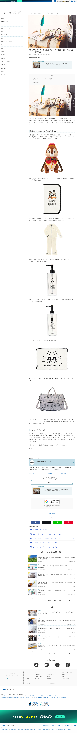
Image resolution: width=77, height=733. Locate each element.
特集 (2, 38)
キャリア (3, 71)
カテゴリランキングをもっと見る (52, 600)
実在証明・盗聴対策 (4, 697)
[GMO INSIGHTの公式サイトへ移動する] (7, 690)
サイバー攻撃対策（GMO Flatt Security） (41, 697)
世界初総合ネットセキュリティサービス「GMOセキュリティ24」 (13, 695)
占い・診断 (4, 68)
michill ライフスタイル (70, 569)
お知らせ (3, 18)
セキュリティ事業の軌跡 (61, 697)
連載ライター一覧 (5, 28)
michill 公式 (71, 561)
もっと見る (52, 653)
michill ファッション (71, 615)
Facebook (63, 473)
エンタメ (3, 58)
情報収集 (47, 729)
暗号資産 (57, 729)
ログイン (3, 25)
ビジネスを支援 (23, 729)
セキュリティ (29, 729)
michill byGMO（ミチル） (33, 12)
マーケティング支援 (36, 729)
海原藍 (74, 586)
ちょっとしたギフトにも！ (39, 82)
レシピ (2, 51)
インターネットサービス (5, 729)
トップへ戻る (51, 513)
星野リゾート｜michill (6, 41)
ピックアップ (4, 74)
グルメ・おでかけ (5, 61)
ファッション (4, 44)
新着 (2, 31)
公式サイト (33, 473)
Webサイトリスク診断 (39, 695)
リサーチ (43, 729)
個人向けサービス (63, 729)
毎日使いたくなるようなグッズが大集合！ (43, 79)
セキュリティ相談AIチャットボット (50, 695)
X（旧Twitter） (49, 473)
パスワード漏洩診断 (30, 695)
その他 (69, 729)
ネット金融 (52, 729)
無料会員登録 (4, 21)
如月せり (73, 632)
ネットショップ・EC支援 (15, 729)
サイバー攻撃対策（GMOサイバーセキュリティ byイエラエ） (20, 697)
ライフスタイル (5, 54)
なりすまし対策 (52, 697)
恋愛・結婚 (4, 64)
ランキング (4, 34)
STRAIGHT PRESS (36, 57)
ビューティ (4, 48)
